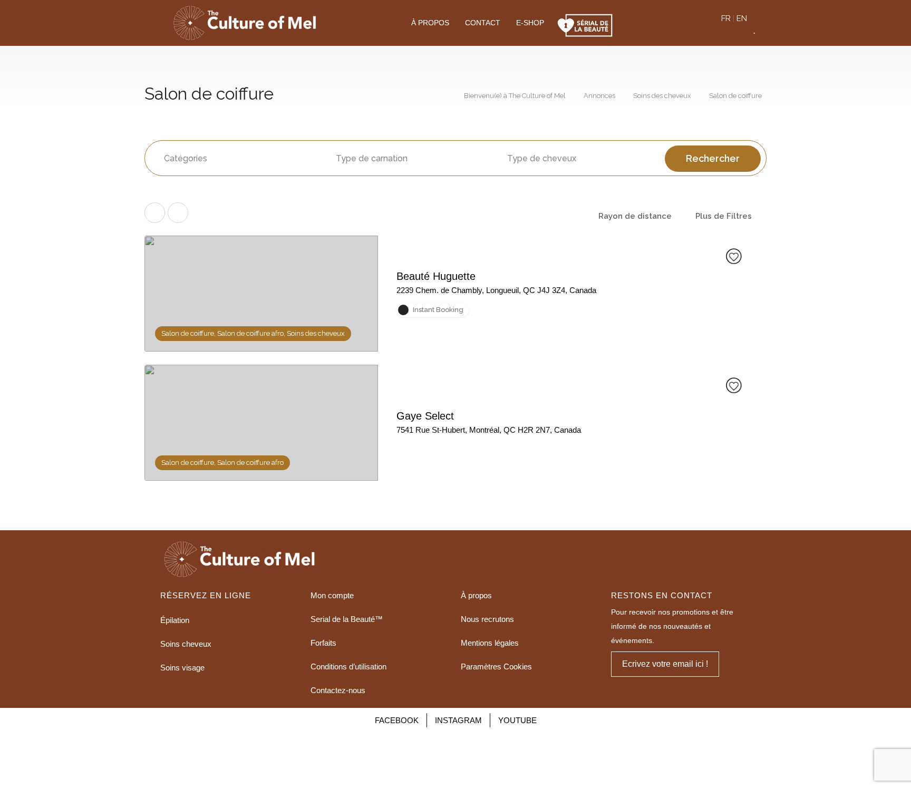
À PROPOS (430, 22)
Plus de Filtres (723, 216)
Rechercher (713, 158)
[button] (665, 664)
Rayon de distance (635, 216)
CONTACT (482, 22)
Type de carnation (372, 158)
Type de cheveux (541, 158)
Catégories (185, 158)
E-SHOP (530, 22)
